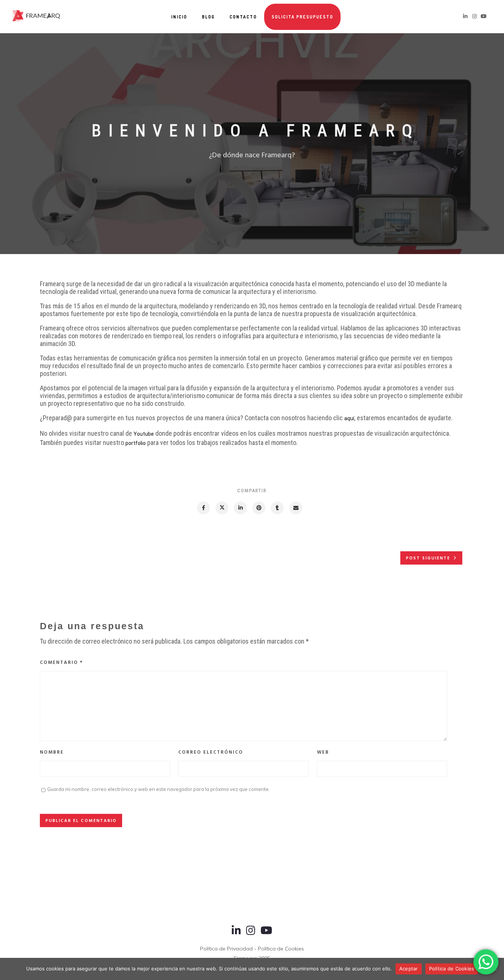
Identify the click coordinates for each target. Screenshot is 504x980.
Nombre (52, 752)
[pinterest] (258, 507)
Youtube (144, 434)
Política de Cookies (451, 969)
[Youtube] (266, 934)
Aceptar (408, 969)
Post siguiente (428, 558)
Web (323, 752)
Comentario (61, 663)
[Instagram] (251, 934)
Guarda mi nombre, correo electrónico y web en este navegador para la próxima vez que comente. (158, 789)
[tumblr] (276, 507)
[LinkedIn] (236, 934)
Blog (208, 17)
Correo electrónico (210, 752)
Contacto (243, 17)
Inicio (179, 17)
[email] (295, 507)
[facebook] (203, 507)
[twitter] (221, 507)
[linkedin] (240, 507)
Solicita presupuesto (302, 17)
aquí (349, 418)
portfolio (135, 443)
